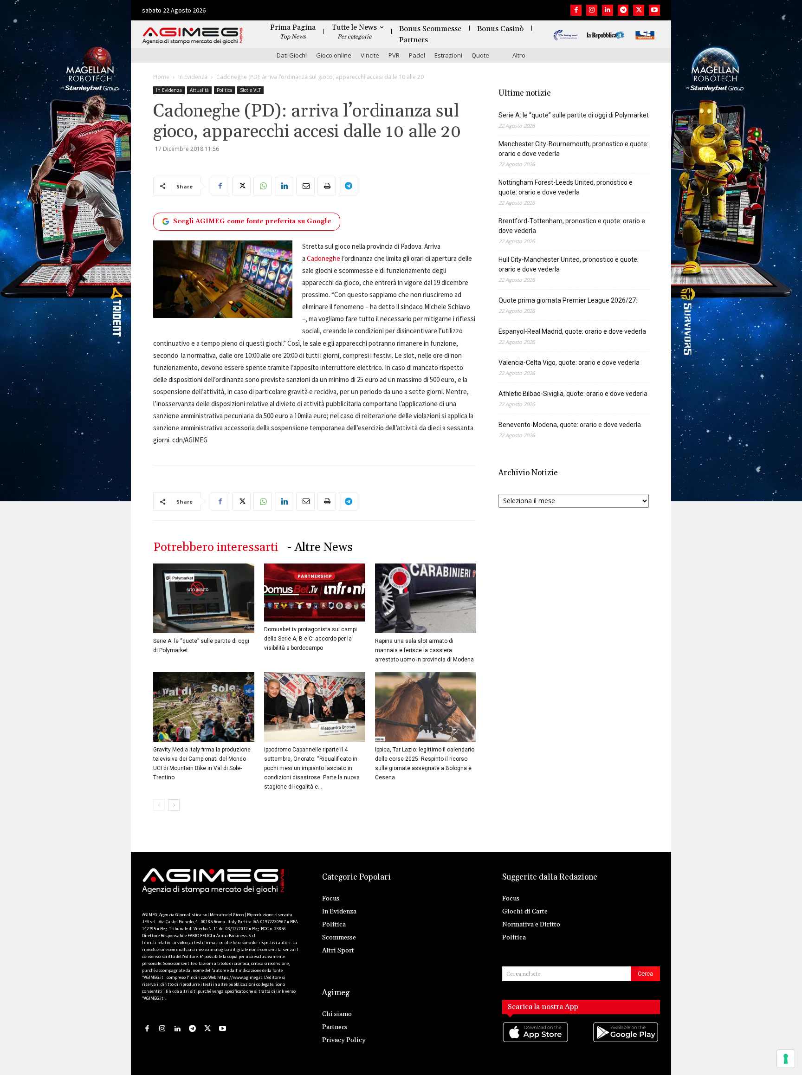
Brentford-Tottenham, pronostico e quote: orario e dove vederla (571, 225)
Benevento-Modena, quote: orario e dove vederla (569, 424)
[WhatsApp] (262, 186)
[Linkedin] (607, 10)
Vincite (370, 55)
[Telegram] (623, 10)
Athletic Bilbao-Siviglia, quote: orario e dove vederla (572, 393)
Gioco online (333, 55)
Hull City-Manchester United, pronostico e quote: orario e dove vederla (568, 264)
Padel (417, 55)
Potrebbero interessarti (215, 547)
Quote (480, 55)
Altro (518, 55)
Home (161, 77)
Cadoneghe (323, 258)
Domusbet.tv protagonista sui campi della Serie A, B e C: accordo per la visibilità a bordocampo (310, 638)
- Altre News (320, 547)
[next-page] (174, 805)
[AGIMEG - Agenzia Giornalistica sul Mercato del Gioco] (192, 36)
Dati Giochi (292, 55)
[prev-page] (159, 805)
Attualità (199, 90)
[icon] (536, 1041)
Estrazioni (448, 55)
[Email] (305, 186)
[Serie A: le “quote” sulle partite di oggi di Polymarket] (203, 598)
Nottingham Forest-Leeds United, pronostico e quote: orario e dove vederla (565, 187)
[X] (638, 10)
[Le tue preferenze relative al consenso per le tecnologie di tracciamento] (786, 1059)
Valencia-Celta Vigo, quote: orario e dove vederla (569, 362)
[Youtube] (654, 10)
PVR (394, 55)
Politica (224, 90)
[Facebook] (576, 10)
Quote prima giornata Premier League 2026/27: (567, 300)
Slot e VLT (250, 90)
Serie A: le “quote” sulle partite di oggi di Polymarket (573, 115)
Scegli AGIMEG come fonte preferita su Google (252, 221)
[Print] (326, 186)
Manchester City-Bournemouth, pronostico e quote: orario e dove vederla (573, 148)
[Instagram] (591, 10)
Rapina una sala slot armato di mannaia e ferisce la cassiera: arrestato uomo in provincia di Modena (424, 650)
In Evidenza (192, 77)
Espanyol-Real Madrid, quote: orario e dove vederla (572, 331)
